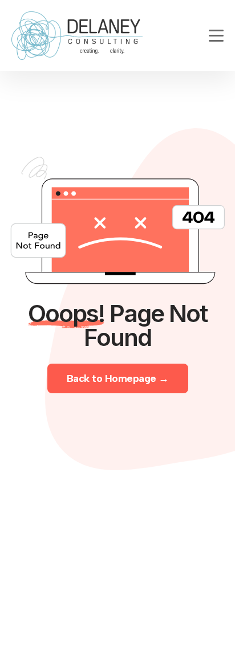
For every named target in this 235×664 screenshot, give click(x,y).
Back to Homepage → (118, 378)
